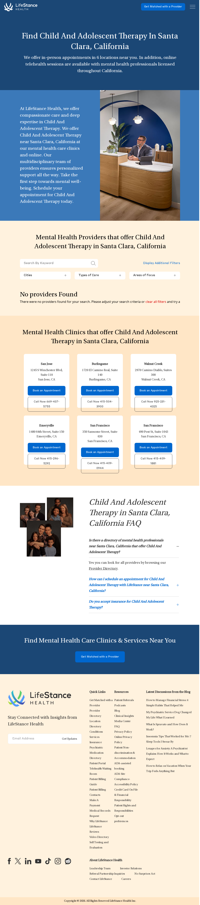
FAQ (117, 726)
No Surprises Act (144, 873)
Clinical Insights (124, 716)
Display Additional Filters (161, 263)
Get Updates (69, 738)
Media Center (122, 721)
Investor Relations (131, 868)
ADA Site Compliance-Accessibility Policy (126, 779)
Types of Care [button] (100, 275)
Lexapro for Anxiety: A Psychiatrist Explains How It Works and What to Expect (167, 754)
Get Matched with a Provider (163, 6)
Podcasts (120, 705)
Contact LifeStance (100, 879)
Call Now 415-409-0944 (100, 466)
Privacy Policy (123, 731)
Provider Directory (103, 569)
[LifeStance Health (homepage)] (21, 6)
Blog (117, 710)
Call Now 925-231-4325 (153, 404)
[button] (96, 731)
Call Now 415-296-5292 (46, 461)
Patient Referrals (124, 700)
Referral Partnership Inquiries (107, 873)
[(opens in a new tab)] (9, 861)
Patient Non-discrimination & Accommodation (125, 753)
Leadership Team (100, 868)
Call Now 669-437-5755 (46, 404)
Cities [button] (45, 275)
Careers (126, 879)
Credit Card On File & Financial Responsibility (126, 795)
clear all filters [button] (156, 302)
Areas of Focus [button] (154, 275)
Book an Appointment (47, 390)
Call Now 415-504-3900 (100, 404)
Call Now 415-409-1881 (153, 461)
